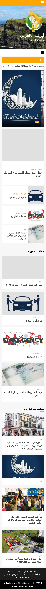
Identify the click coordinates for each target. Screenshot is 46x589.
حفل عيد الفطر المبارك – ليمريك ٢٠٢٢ (23, 145)
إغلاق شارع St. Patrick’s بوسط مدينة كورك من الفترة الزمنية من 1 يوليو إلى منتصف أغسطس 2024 (23, 424)
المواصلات (22, 194)
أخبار (40, 122)
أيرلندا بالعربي (32, 35)
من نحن (14, 574)
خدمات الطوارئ (36, 215)
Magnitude (17, 586)
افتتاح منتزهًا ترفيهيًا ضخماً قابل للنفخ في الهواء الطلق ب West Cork (23, 541)
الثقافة (10, 571)
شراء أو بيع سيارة (36, 195)
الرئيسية (33, 571)
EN (17, 577)
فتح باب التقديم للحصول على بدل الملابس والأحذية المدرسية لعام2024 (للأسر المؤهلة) (23, 499)
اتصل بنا (22, 574)
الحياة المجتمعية (34, 574)
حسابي (7, 574)
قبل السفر (23, 229)
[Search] (3, 52)
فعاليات (40, 169)
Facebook (24, 577)
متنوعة (23, 213)
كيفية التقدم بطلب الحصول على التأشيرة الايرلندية (36, 234)
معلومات (34, 169)
